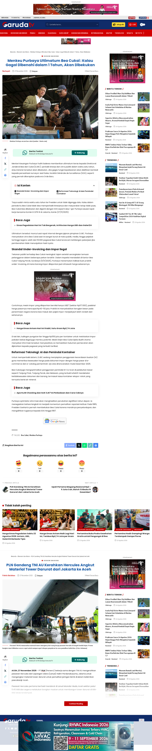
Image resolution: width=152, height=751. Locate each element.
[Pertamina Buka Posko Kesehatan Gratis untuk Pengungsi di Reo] (94, 519)
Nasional (108, 140)
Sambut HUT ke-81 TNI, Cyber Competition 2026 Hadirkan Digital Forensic (132, 216)
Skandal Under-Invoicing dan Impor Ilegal (32, 192)
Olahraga (108, 99)
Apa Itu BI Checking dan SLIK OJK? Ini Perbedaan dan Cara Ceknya (50, 392)
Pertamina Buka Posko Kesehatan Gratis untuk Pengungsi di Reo (94, 535)
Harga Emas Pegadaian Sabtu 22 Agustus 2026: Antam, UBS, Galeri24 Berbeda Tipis (19, 536)
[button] (118, 24)
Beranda (13, 52)
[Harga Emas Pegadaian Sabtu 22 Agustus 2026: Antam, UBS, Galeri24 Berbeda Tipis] (19, 519)
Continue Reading (76, 704)
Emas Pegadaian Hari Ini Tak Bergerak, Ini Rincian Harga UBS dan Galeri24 (54, 225)
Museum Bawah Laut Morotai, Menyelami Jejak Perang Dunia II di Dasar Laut (132, 167)
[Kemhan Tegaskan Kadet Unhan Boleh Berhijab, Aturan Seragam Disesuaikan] (111, 181)
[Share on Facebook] (5, 158)
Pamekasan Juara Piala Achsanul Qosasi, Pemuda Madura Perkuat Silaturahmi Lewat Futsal (131, 191)
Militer (121, 222)
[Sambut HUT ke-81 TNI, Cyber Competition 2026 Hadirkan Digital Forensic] (111, 217)
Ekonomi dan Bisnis (23, 52)
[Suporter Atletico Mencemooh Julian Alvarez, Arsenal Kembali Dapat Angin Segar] (144, 121)
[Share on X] (5, 164)
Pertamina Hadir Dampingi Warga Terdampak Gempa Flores (132, 535)
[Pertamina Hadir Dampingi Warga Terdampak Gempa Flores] (132, 519)
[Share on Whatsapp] (84, 445)
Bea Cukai (24, 435)
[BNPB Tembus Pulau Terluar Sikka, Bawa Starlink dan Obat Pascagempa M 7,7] (144, 148)
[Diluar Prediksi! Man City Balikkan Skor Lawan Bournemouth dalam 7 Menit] (144, 96)
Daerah (107, 153)
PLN (43, 670)
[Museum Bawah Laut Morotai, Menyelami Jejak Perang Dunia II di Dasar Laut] (111, 167)
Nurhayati (6, 71)
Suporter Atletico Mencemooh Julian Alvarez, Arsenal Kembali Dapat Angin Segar (119, 120)
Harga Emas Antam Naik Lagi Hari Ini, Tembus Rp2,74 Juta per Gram (57, 535)
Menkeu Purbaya (35, 435)
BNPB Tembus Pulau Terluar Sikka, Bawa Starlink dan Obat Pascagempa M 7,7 (120, 147)
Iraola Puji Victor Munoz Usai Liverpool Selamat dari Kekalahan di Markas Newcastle (120, 107)
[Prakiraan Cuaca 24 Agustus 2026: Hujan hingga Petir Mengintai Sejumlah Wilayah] (144, 134)
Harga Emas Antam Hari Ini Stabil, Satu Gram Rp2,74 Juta (46, 328)
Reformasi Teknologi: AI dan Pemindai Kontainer (75, 192)
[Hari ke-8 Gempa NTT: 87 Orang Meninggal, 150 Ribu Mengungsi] (111, 205)
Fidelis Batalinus (8, 575)
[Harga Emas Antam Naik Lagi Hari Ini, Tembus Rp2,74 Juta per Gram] (57, 519)
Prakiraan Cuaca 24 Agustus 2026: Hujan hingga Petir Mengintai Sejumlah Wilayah (120, 133)
